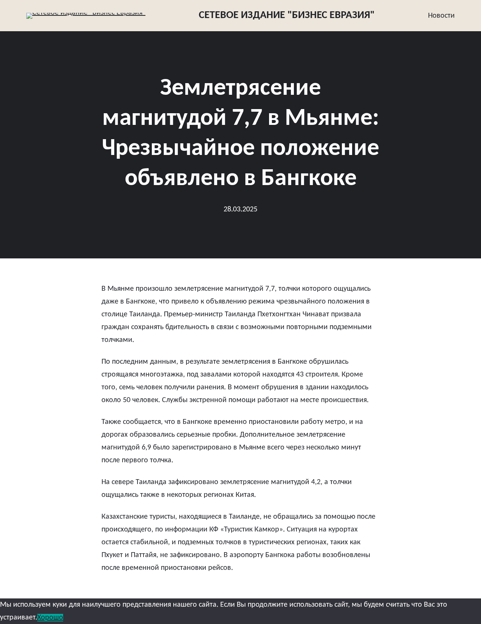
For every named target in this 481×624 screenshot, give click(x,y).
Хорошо (50, 617)
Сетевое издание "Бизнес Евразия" (287, 15)
